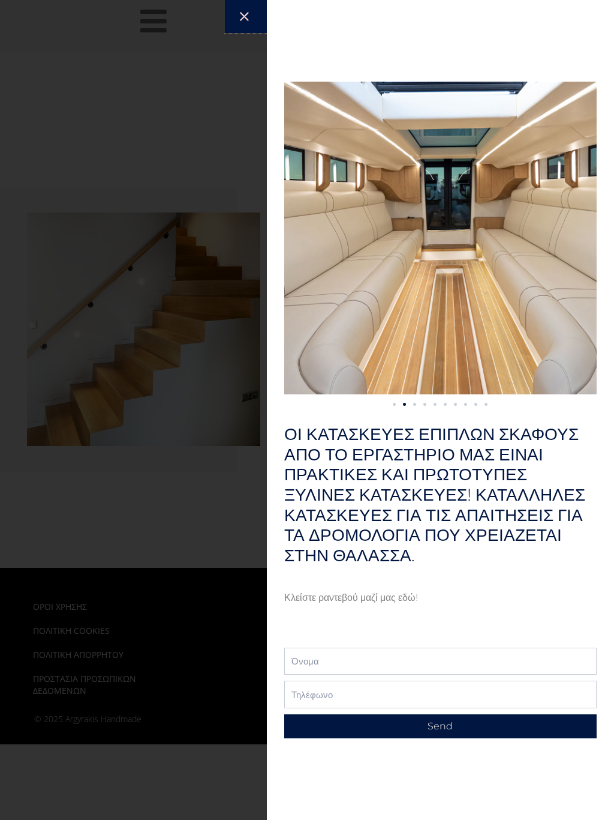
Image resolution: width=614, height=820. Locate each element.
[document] (307, 410)
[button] (394, 404)
